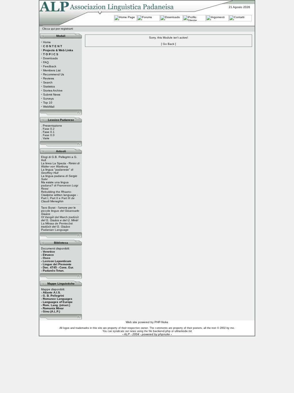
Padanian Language (55, 229)
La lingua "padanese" (55, 169)
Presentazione (52, 125)
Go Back (168, 43)
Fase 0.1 (49, 131)
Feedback (49, 66)
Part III (65, 198)
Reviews (48, 78)
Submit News (51, 94)
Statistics (49, 86)
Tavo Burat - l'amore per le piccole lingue (58, 209)
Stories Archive (53, 90)
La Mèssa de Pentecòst (57, 223)
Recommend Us (53, 74)
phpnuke (164, 334)
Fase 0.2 (49, 128)
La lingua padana (53, 176)
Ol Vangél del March (54, 217)
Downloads (50, 58)
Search (48, 82)
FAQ (46, 62)
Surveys (48, 98)
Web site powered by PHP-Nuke (147, 322)
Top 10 (47, 102)
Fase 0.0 (49, 135)
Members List (52, 70)
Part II (54, 198)
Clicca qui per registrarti (57, 28)
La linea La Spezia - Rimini (58, 163)
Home (47, 42)
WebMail (48, 106)
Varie (46, 138)
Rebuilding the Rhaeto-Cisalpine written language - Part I (59, 195)
